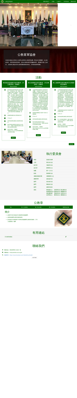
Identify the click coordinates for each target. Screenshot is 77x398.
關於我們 (46, 1)
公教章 (59, 1)
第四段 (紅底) (66, 207)
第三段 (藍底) (52, 207)
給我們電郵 (34, 257)
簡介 (11, 207)
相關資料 (13, 137)
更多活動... (72, 144)
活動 (53, 1)
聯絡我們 (73, 1)
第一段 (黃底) (24, 207)
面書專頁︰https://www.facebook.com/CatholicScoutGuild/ (18, 255)
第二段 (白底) (38, 207)
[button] (6, 24)
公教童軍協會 (9, 1)
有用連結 (66, 1)
